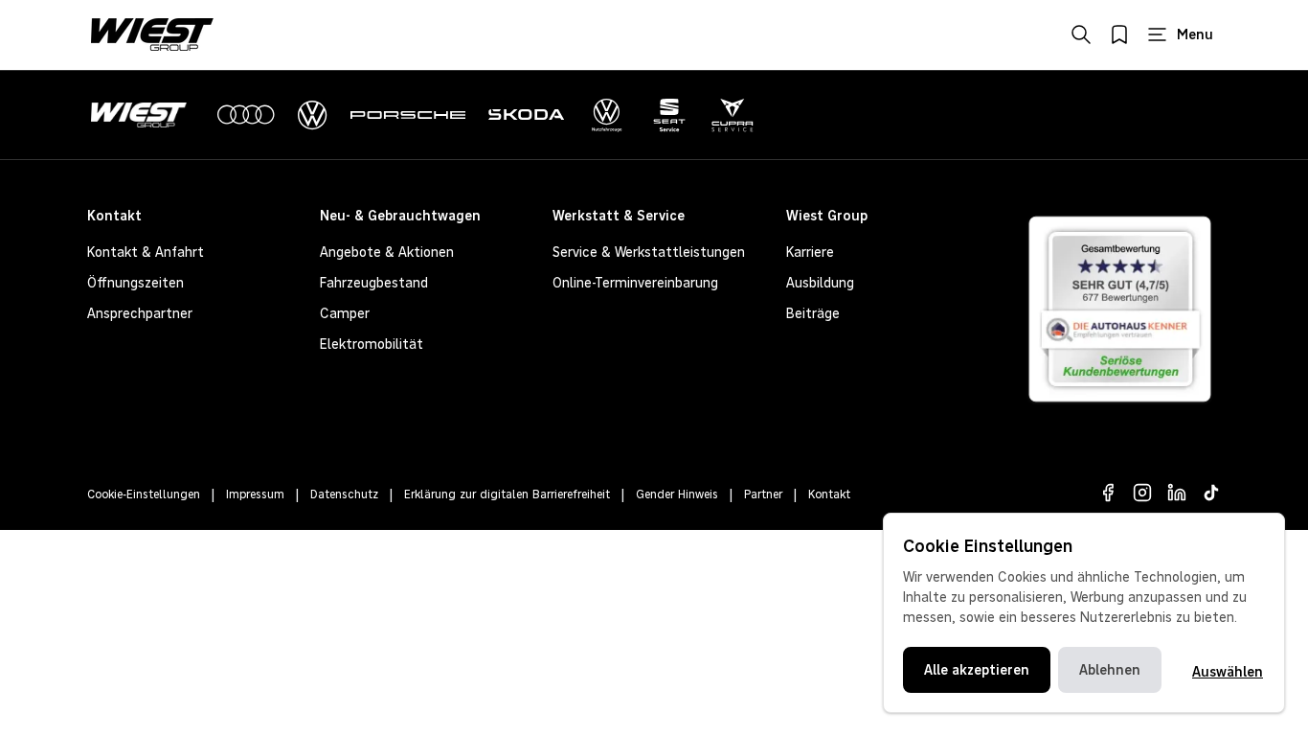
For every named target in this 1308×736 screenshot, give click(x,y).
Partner (763, 494)
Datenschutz (344, 494)
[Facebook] (1107, 492)
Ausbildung (820, 282)
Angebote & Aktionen (387, 252)
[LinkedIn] (1176, 492)
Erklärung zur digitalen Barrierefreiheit (507, 494)
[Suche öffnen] (1081, 34)
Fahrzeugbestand (374, 282)
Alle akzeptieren (976, 669)
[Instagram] (1142, 492)
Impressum (255, 494)
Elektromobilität (371, 344)
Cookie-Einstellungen (143, 494)
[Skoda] (527, 115)
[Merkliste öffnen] (1119, 34)
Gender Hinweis (677, 494)
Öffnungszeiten (135, 282)
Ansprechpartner (139, 313)
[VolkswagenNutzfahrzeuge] (607, 115)
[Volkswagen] (312, 115)
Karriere (810, 252)
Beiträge (813, 313)
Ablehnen (1109, 669)
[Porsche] (408, 115)
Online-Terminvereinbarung (635, 282)
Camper (345, 313)
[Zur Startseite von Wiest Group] (152, 34)
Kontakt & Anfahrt (145, 252)
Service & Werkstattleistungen (649, 252)
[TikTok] (1211, 492)
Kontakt (829, 494)
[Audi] (246, 115)
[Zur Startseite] (142, 115)
